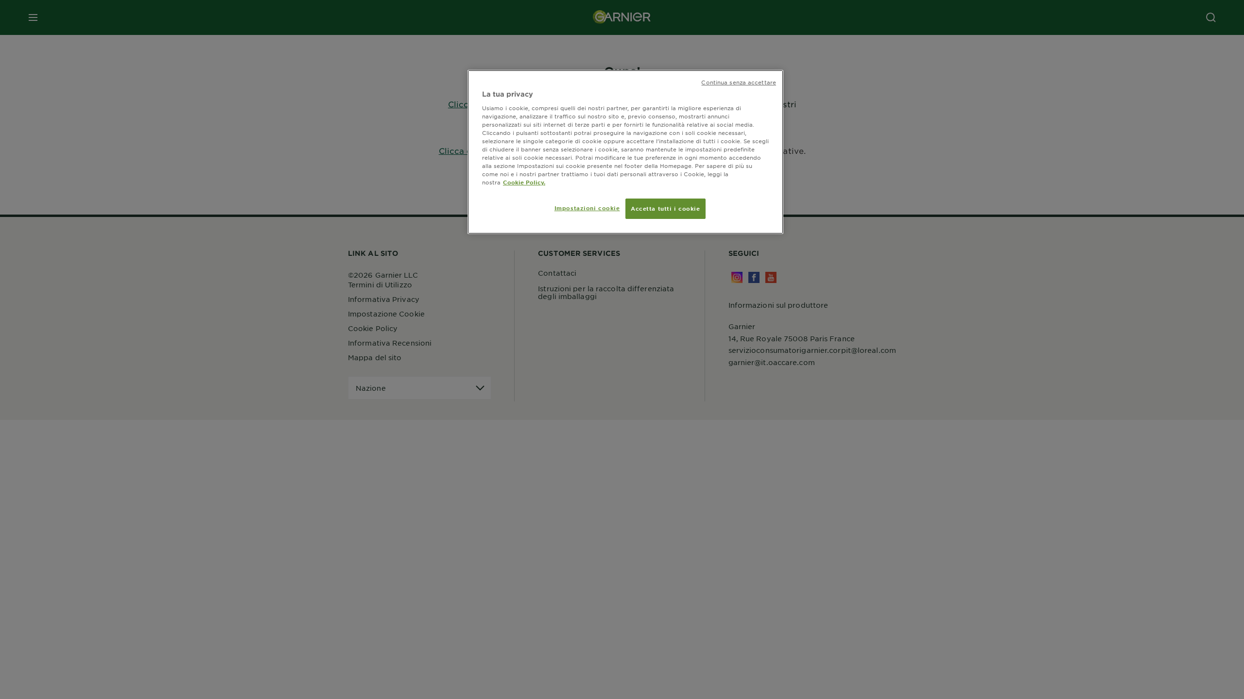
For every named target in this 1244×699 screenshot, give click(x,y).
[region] (625, 152)
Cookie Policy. (524, 182)
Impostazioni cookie (587, 207)
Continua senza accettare (738, 82)
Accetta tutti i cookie (665, 208)
